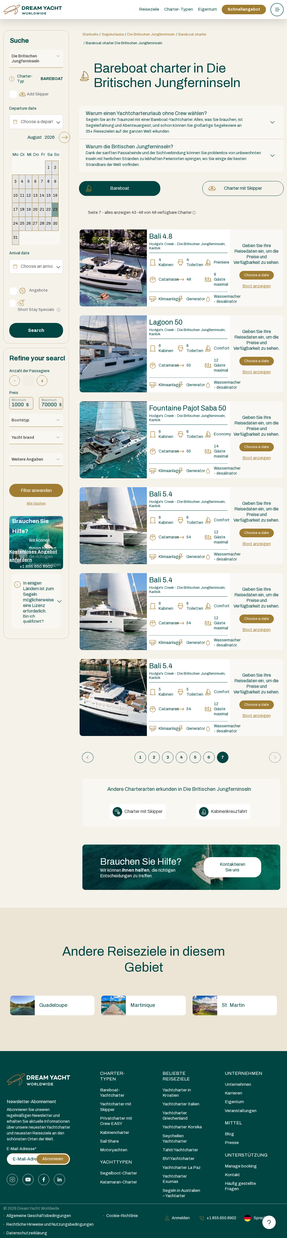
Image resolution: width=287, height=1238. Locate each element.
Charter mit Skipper (243, 188)
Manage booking (241, 1166)
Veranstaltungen (240, 1110)
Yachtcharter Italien (181, 1104)
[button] (36, 601)
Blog (229, 1134)
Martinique (142, 1005)
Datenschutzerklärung (26, 1233)
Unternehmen (243, 1073)
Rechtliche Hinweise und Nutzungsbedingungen (50, 1224)
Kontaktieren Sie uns (232, 867)
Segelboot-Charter (118, 1173)
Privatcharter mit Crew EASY (116, 1121)
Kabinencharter (114, 1132)
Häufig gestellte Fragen (240, 1186)
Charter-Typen (112, 1076)
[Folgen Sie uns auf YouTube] (28, 1179)
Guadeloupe (53, 1005)
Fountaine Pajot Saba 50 (187, 408)
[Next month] (64, 137)
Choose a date (256, 275)
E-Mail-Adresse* (21, 1149)
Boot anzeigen (256, 286)
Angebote (38, 290)
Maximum (49, 400)
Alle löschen (36, 503)
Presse (232, 1142)
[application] (36, 188)
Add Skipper (37, 94)
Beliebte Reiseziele (176, 1076)
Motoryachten (113, 1150)
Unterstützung (246, 1155)
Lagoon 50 (165, 322)
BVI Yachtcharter (179, 1158)
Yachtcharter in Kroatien (177, 1093)
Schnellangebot (244, 9)
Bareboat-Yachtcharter (112, 1093)
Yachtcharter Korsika (182, 1127)
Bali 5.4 (160, 494)
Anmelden (181, 1218)
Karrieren (233, 1093)
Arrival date (19, 253)
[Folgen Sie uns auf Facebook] (43, 1179)
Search (36, 330)
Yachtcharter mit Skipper (115, 1107)
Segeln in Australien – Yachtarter (181, 1193)
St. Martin (233, 1005)
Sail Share (109, 1141)
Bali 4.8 (160, 236)
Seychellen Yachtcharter (175, 1138)
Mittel (233, 1122)
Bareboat (119, 188)
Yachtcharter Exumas (175, 1179)
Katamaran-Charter (118, 1182)
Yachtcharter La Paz (182, 1167)
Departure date (22, 108)
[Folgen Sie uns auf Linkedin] (59, 1179)
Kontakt (232, 1175)
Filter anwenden (36, 490)
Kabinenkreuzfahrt (228, 811)
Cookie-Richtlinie (122, 1216)
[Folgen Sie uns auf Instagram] (12, 1179)
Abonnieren (52, 1159)
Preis (13, 393)
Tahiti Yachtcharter (180, 1150)
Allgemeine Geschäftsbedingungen (38, 1216)
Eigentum (207, 9)
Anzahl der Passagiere (29, 371)
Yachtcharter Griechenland (175, 1115)
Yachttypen (116, 1162)
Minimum (19, 400)
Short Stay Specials (36, 310)
